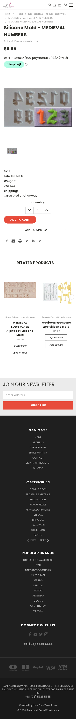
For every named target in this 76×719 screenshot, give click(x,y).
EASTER (38, 535)
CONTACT (38, 457)
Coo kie (38, 600)
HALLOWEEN (38, 525)
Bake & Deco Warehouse (38, 560)
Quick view (20, 345)
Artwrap (38, 595)
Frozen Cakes (38, 499)
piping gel (38, 519)
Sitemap (38, 467)
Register (44, 462)
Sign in (30, 462)
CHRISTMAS (38, 530)
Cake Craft (38, 575)
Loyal (38, 565)
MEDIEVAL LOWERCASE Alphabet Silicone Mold (19, 329)
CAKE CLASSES (38, 447)
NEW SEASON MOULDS (38, 509)
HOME (38, 437)
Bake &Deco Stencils (38, 570)
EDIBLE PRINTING (38, 452)
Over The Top (38, 605)
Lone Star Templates (45, 705)
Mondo (38, 590)
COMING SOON (38, 489)
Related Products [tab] (35, 263)
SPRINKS (38, 580)
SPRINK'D (38, 585)
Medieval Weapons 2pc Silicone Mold (56, 325)
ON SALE (38, 514)
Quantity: (38, 202)
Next (71, 297)
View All (38, 611)
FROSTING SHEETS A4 (38, 494)
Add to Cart (20, 353)
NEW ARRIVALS (38, 504)
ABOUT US (38, 442)
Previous (4, 297)
